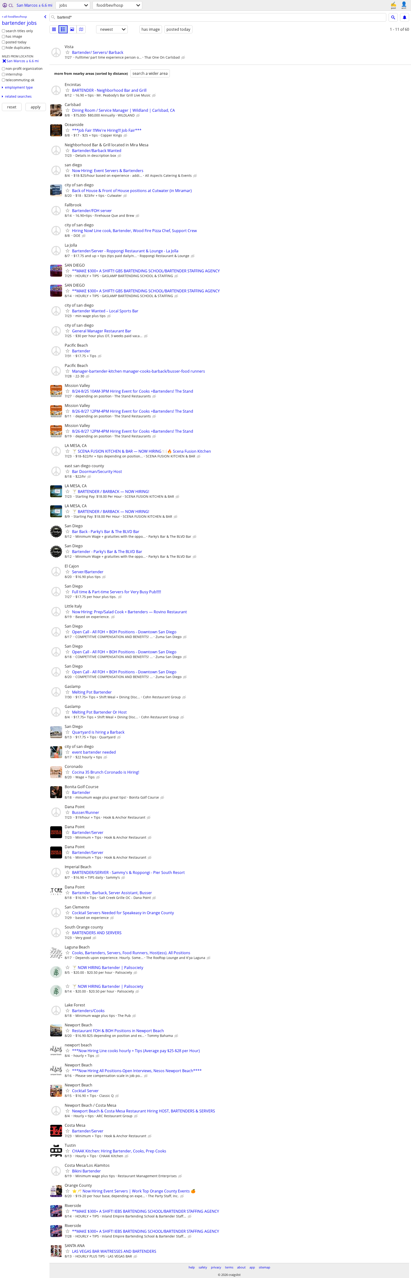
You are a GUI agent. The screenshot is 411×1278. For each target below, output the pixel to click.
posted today (16, 42)
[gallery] (72, 29)
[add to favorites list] (67, 52)
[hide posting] (183, 58)
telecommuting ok (20, 80)
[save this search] (404, 17)
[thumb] (63, 29)
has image (14, 36)
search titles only (19, 31)
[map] (81, 29)
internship (14, 74)
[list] (54, 29)
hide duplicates (18, 47)
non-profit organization (24, 68)
